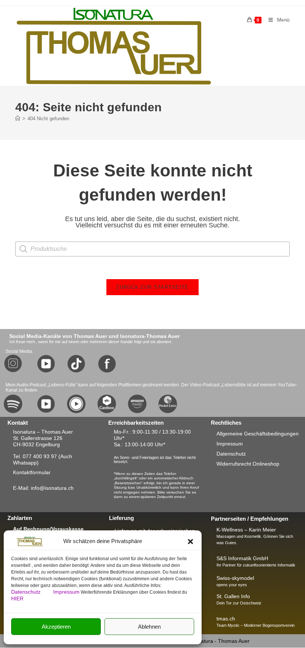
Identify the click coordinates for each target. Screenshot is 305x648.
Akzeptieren (56, 626)
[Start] (17, 118)
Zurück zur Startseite (152, 287)
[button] (190, 541)
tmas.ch (225, 619)
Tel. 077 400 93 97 (35, 456)
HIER (17, 598)
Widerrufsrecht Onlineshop (247, 464)
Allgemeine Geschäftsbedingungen (257, 434)
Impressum (66, 592)
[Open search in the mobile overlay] (152, 249)
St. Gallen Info (233, 596)
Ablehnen (149, 626)
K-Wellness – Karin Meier (246, 530)
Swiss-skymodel (235, 578)
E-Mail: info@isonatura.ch (43, 488)
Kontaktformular (32, 472)
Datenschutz (26, 592)
